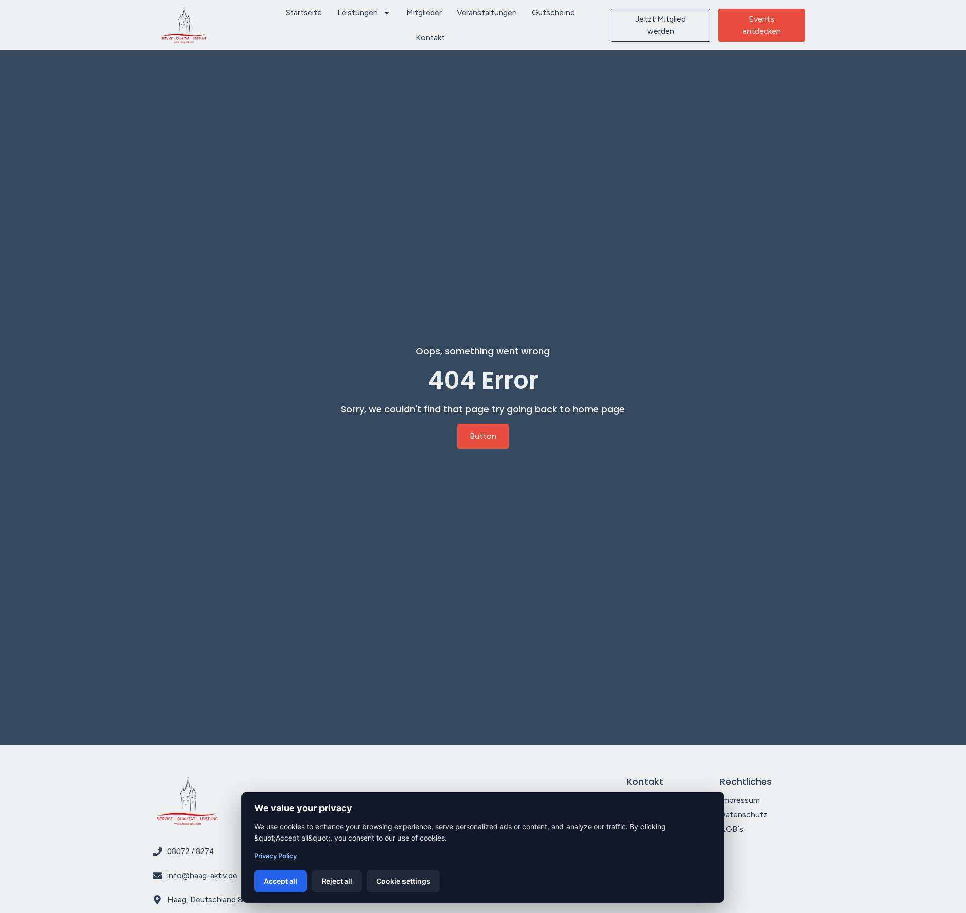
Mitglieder (424, 12)
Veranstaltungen (487, 12)
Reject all (336, 881)
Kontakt (430, 37)
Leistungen (357, 12)
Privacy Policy (275, 856)
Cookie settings (403, 881)
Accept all (280, 881)
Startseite (304, 12)
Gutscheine (553, 12)
